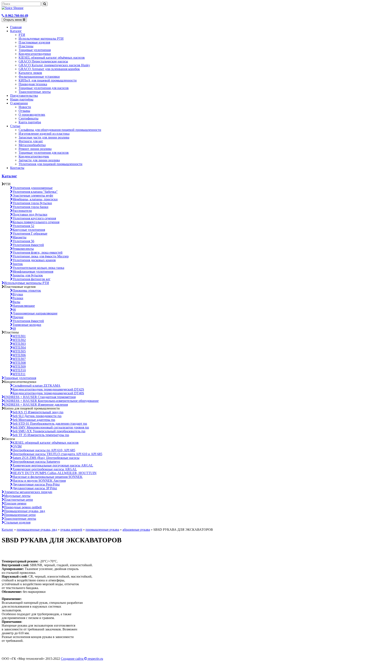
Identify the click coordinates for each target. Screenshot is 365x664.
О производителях (32, 114)
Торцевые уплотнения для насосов (44, 88)
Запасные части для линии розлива (44, 137)
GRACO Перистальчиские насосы (43, 61)
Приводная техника (33, 84)
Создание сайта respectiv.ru (82, 658)
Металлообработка (32, 145)
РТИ (22, 35)
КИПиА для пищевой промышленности (48, 80)
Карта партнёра (30, 122)
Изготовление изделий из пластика (44, 133)
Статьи (15, 126)
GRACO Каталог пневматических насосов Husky (54, 65)
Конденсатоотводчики (35, 54)
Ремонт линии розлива (35, 149)
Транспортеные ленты (35, 92)
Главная (16, 27)
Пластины (26, 46)
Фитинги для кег (31, 141)
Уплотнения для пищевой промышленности (50, 164)
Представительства (24, 95)
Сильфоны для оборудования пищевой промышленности (60, 130)
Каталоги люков (30, 73)
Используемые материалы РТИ (41, 38)
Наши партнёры (21, 99)
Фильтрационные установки (39, 76)
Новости (25, 107)
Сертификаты (28, 118)
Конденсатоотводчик (34, 156)
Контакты (17, 168)
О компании (19, 103)
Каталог (16, 31)
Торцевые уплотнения (35, 50)
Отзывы (24, 111)
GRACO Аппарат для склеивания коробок (49, 69)
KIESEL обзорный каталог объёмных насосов (52, 57)
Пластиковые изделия (34, 42)
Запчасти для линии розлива (39, 160)
